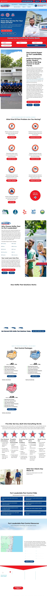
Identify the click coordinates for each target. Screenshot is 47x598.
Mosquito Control (40, 575)
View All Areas (29, 561)
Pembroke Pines (40, 548)
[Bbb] (8, 578)
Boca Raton (28, 558)
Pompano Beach (40, 553)
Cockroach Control (29, 573)
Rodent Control (29, 577)
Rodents (4, 249)
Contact (29, 6)
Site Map (16, 595)
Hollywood (28, 551)
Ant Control (28, 575)
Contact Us (39, 578)
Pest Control (14, 4)
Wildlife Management (30, 578)
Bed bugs (15, 246)
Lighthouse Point (40, 558)
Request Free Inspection (8, 33)
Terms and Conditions (29, 595)
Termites (4, 243)
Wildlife (14, 243)
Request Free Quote (18, 588)
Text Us (43, 1)
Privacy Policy (21, 595)
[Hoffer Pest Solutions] (5, 5)
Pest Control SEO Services (39, 595)
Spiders (4, 255)
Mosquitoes (5, 252)
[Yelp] (3, 578)
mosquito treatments (33, 80)
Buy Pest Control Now (27, 1)
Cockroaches (15, 255)
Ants (14, 252)
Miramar (38, 551)
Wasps (14, 249)
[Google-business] (6, 578)
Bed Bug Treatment (40, 577)
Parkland (28, 556)
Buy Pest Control (6, 30)
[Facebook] (1, 578)
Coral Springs (29, 553)
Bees (4, 246)
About (23, 6)
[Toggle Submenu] (17, 4)
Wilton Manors (40, 556)
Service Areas (17, 6)
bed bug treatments (38, 79)
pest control (39, 78)
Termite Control (22, 4)
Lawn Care (30, 4)
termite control (31, 79)
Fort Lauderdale (29, 548)
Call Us (37, 1)
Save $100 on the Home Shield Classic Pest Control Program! (23, 9)
